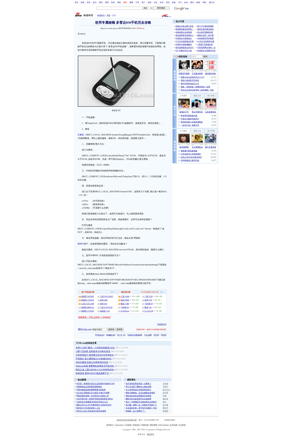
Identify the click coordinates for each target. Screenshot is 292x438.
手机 (108, 15)
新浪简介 (110, 425)
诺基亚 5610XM (87, 296)
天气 (180, 2)
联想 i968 (103, 300)
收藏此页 (110, 335)
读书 (161, 2)
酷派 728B (125, 304)
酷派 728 (148, 307)
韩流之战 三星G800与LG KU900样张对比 (95, 370)
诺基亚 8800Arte (87, 307)
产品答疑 (182, 425)
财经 (101, 2)
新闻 (82, 2)
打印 (156, 335)
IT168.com (140, 28)
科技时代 (101, 15)
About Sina (119, 425)
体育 (88, 2)
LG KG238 (149, 311)
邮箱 (198, 2)
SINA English (163, 425)
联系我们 (136, 425)
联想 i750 (148, 300)
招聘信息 (145, 425)
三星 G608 (125, 296)
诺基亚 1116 (105, 311)
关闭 (163, 335)
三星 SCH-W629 (106, 296)
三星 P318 (149, 296)
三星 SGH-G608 (87, 304)
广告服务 (128, 425)
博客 (119, 2)
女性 (155, 2)
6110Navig (125, 311)
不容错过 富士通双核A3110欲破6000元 (94, 359)
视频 (131, 2)
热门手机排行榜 (88, 292)
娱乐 (95, 2)
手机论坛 (99, 335)
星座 (174, 2)
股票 (107, 2)
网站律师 (153, 425)
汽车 (137, 2)
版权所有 (150, 434)
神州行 (81, 244)
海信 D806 (125, 300)
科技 (113, 2)
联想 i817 (103, 304)
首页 (76, 2)
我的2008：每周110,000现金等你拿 (151, 329)
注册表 (81, 135)
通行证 (211, 2)
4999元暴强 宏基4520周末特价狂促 (92, 362)
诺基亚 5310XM (87, 300)
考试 (168, 2)
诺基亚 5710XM (87, 311)
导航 (204, 2)
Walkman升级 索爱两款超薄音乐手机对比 (95, 366)
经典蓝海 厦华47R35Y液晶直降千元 (92, 373)
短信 (186, 2)
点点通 (148, 335)
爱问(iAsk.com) (85, 329)
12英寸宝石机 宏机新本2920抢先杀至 (93, 351)
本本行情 (154, 292)
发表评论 (161, 324)
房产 (143, 2)
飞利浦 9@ (125, 307)
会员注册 (173, 425)
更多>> (113, 292)
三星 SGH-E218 (106, 307)
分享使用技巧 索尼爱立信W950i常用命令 (95, 355)
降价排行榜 (125, 292)
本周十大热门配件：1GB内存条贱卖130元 (95, 348)
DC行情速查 (146, 292)
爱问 (192, 2)
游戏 (149, 2)
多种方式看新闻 (135, 335)
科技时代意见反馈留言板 (127, 420)
